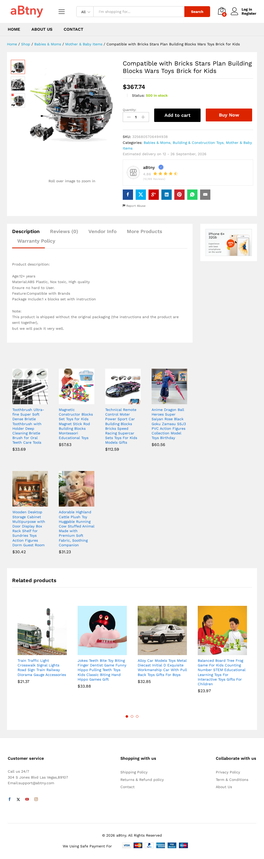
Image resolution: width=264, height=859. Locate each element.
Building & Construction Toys (198, 143)
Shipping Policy (133, 772)
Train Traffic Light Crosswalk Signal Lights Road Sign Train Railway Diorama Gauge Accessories (42, 667)
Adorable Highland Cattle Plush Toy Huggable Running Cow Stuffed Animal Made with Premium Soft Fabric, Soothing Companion (76, 528)
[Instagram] (36, 799)
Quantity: (129, 109)
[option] (42, 645)
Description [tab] (26, 231)
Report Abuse (135, 206)
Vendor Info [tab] (102, 231)
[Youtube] (27, 799)
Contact (73, 29)
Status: (138, 95)
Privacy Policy (228, 772)
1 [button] (127, 716)
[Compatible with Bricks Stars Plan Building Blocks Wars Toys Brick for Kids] (128, 194)
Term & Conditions (232, 780)
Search (197, 12)
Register (249, 13)
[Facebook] (9, 799)
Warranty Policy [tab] (36, 240)
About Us (41, 29)
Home (14, 29)
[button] (24, 401)
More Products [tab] (144, 231)
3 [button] (137, 716)
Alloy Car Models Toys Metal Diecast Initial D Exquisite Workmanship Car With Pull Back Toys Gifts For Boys (162, 667)
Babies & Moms (157, 143)
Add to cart (177, 115)
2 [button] (132, 716)
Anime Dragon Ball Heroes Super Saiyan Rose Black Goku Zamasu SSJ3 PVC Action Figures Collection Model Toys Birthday (169, 424)
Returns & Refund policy (142, 780)
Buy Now (229, 115)
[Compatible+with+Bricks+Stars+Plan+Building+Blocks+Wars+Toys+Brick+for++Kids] (141, 194)
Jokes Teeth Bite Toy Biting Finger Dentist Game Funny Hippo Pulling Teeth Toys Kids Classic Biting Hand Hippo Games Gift (102, 669)
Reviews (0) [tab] (64, 231)
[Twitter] (18, 799)
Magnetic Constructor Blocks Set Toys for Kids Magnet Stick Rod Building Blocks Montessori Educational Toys (76, 424)
